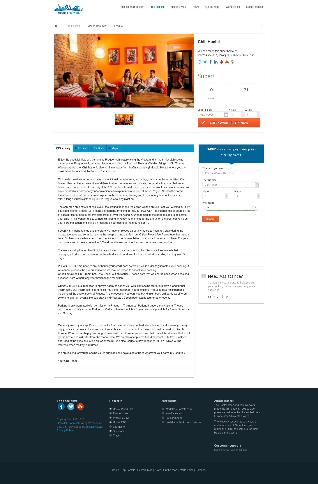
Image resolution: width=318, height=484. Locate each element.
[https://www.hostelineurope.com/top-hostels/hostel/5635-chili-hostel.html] (70, 8)
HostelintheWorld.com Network (183, 422)
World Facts (233, 6)
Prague (118, 26)
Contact (200, 470)
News (195, 6)
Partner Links (120, 413)
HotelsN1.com (173, 418)
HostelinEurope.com (68, 423)
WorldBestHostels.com (178, 409)
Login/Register (254, 6)
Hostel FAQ (119, 422)
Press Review (121, 418)
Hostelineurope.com (132, 6)
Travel (116, 435)
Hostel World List (123, 409)
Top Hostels (158, 6)
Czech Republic (97, 26)
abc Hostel (119, 426)
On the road (212, 6)
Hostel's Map (178, 6)
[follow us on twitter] (70, 406)
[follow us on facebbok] (61, 406)
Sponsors (118, 431)
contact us (218, 296)
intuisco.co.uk (94, 426)
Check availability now (229, 123)
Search (210, 219)
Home (115, 470)
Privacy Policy (65, 430)
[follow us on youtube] (80, 406)
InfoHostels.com (174, 413)
